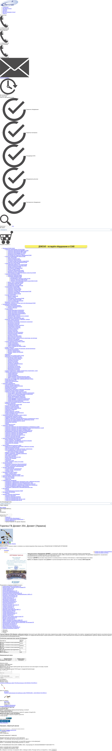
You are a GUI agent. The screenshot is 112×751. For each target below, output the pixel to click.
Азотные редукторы (12, 329)
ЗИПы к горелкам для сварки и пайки (17, 346)
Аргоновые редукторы (13, 328)
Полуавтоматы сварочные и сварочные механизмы (17, 389)
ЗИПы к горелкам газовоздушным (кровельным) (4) (15, 621)
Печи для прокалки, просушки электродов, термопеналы (18, 448)
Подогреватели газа (12, 364)
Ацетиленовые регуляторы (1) (10, 623)
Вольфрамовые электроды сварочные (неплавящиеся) (18, 431)
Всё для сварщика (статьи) (9, 12)
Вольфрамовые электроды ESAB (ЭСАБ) (20, 278)
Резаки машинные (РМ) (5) (9, 610)
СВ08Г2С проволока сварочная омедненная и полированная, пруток (22, 418)
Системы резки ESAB (10, 294)
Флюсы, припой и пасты (11, 473)
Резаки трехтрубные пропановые (16, 311)
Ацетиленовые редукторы (14, 326)
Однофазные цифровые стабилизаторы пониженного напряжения (21, 485)
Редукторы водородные (13, 320)
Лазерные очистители (10, 495)
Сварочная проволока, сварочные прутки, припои (15, 415)
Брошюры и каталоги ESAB (11, 301)
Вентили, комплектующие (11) (10, 617)
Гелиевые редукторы (13, 331)
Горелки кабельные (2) (8, 589)
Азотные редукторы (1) (8, 603)
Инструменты (6, 488)
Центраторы (8, 459)
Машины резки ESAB (13, 296)
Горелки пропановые (13, 342)
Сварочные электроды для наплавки (14, 433)
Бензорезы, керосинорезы (14, 317)
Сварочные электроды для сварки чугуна (15, 434)
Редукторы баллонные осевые (15, 340)
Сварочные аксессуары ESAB (12, 263)
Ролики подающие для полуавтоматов (14, 412)
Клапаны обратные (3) (8, 615)
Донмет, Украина (12, 543)
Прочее (7, 444)
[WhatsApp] (10, 542)
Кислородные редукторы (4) (9, 599)
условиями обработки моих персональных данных (8, 730)
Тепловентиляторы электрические (13, 468)
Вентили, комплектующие (14, 350)
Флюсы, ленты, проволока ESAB (15, 282)
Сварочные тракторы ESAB (14, 289)
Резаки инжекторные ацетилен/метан (17, 313)
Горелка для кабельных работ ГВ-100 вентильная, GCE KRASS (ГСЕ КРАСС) (18, 682)
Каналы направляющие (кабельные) (16, 396)
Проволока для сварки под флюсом (13, 417)
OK (13, 226)
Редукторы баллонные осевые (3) (11, 628)
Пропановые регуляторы (14, 369)
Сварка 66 (7, 517)
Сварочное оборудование (9, 383)
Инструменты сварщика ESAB (15, 268)
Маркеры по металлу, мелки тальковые (14, 452)
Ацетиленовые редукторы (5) (10, 601)
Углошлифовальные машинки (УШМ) (14, 490)
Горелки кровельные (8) (8, 588)
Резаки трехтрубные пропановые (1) (11, 627)
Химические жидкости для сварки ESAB (17, 264)
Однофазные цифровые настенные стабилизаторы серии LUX (20, 483)
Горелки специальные (13, 375)
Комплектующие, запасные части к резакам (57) (14, 587)
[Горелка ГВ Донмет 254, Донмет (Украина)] (6, 535)
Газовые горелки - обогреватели (13, 469)
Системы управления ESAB (14, 299)
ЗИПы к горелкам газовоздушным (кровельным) (19, 377)
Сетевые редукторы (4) (8, 607)
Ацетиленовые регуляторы (14, 367)
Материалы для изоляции (9, 492)
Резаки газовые (9, 308)
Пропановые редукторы (13, 324)
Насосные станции (9, 478)
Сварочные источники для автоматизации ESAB (19, 291)
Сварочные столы (9, 460)
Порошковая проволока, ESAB (15, 283)
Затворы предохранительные (15, 306)
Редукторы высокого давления (15, 333)
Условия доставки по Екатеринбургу (103, 551)
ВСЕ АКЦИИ (3, 507)
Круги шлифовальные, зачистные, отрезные (15, 450)
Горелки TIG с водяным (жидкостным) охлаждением (20, 394)
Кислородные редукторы (14, 322)
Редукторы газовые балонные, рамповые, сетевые (17, 319)
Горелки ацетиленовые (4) (9, 611)
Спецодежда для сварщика (11, 443)
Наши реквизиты (4, 722)
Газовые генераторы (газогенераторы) (14, 466)
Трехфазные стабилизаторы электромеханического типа (19, 487)
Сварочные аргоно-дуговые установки (14, 390)
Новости (5, 13)
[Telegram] (6, 542)
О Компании (5, 7)
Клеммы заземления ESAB (14, 267)
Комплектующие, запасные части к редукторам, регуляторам (22, 338)
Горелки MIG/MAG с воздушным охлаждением (19, 398)
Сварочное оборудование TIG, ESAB (17, 253)
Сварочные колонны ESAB (14, 293)
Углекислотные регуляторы (14, 359)
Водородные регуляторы (14, 368)
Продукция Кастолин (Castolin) (10, 472)
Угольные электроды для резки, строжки (14, 437)
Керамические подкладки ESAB (15, 285)
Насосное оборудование (8, 476)
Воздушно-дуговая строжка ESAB (16, 271)
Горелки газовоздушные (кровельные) (14, 371)
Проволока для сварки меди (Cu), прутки (15, 420)
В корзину (6, 550)
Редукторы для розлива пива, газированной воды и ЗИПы (19, 378)
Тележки (10, 353)
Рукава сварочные (9, 347)
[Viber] (8, 542)
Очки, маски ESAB (12, 257)
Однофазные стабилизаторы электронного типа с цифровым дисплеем (22, 481)
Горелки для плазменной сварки (15, 401)
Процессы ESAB (12, 297)
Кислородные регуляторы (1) (10, 624)
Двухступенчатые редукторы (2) (10, 625)
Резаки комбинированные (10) (10, 590)
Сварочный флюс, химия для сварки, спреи (13, 475)
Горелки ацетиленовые (13, 343)
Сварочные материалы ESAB (12, 273)
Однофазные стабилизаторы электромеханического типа (19, 482)
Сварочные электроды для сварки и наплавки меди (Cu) (18, 430)
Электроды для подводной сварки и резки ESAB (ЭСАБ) (24, 280)
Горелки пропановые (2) (8, 597)
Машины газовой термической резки (14, 385)
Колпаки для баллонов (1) (9, 618)
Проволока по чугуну (10, 424)
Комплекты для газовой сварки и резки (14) (13, 616)
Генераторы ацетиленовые (11, 381)
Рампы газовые (9, 382)
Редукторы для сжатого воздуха (15, 332)
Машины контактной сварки (12, 405)
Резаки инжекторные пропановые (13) (12, 586)
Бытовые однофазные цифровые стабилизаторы (17, 486)
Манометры (8, 354)
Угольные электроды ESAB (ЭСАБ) (18, 279)
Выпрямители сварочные (11, 387)
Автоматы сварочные (10, 403)
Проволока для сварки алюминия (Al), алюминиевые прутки (19, 419)
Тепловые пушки (9, 471)
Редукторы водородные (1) (9, 602)
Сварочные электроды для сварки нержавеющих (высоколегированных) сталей (24, 427)
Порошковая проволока (11, 422)
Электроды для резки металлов (12, 436)
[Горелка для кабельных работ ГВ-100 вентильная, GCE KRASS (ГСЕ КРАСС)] (3, 686)
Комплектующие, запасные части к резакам (18, 315)
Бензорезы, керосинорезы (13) (10, 595)
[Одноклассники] (2, 542)
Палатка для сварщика (10, 458)
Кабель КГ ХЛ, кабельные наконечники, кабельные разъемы (19, 446)
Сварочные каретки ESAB (14, 287)
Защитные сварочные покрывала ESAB (17, 262)
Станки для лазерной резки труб (13, 497)
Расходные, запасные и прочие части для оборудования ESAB (20, 303)
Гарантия (5, 9)
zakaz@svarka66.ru (4, 77)
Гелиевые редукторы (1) (8, 606)
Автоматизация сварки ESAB (12, 286)
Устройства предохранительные (13, 305)
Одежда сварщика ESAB (14, 258)
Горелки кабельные (12, 374)
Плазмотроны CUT (9, 410)
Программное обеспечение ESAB (16, 298)
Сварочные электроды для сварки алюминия (16, 432)
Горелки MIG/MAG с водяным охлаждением (18, 399)
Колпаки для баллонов (13, 349)
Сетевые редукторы (12, 334)
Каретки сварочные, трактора (12, 411)
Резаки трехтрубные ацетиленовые (16, 312)
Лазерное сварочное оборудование (11, 494)
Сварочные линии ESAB (14, 292)
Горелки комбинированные (14, 345)
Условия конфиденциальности (7, 706)
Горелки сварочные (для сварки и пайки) (15, 341)
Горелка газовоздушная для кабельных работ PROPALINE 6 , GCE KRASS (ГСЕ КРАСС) (25, 692)
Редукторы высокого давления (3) (11, 604)
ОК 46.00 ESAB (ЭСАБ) (16, 277)
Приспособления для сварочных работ (12, 445)
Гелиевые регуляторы (13, 362)
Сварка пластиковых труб (11, 413)
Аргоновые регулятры (13, 360)
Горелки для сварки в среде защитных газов (15, 391)
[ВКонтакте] (1, 542)
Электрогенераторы (7, 462)
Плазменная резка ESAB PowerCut (16, 254)
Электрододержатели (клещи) (12, 447)
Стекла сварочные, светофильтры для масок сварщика (18, 440)
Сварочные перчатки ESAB (14, 260)
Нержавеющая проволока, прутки (13, 416)
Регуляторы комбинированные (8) (11, 592)
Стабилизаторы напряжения (9, 480)
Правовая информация (9, 705)
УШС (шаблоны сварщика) (11, 454)
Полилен (7, 493)
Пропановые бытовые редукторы (16, 325)
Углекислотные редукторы (14, 327)
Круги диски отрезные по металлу (16, 451)
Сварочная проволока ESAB (15, 275)
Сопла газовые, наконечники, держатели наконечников (21, 392)
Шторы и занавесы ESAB (14, 269)
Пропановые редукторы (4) (9, 600)
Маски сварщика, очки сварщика (13, 439)
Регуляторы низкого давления (15, 357)
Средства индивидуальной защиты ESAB (15, 256)
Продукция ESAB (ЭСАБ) (9, 248)
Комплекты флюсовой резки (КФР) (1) (12, 609)
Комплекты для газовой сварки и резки (14, 355)
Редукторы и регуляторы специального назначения (20, 321)
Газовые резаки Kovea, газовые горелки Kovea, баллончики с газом (21, 370)
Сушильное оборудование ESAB (16, 270)
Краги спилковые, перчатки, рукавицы (14, 441)
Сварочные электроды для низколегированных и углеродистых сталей (22, 426)
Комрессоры (8, 479)
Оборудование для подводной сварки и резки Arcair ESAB (22, 272)
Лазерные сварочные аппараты (13, 496)
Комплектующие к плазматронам (13, 408)
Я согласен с (8, 730)
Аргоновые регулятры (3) (9, 608)
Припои (7, 423)
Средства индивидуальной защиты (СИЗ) (13, 438)
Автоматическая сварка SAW (15, 404)
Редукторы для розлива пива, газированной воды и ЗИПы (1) (17, 594)
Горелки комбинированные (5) (10, 613)
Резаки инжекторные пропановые (16, 310)
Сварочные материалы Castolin (13, 474)
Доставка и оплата (7, 8)
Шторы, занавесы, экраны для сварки (14, 461)
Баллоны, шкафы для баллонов (15, 352)
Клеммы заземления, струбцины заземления (16, 453)
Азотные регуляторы (13, 361)
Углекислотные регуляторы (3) (10, 596)
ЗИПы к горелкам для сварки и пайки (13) (12, 620)
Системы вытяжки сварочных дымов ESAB (18, 261)
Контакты (5, 10)
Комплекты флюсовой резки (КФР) (16, 318)
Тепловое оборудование (8, 467)
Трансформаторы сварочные (12, 384)
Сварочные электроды (8, 425)
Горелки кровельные (13, 373)
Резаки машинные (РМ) (10, 380)
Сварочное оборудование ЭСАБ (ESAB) (15, 249)
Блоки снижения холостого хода (13, 457)
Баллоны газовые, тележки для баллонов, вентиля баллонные (20, 348)
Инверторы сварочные (10, 388)
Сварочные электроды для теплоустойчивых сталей (17, 429)
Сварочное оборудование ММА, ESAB (17, 251)
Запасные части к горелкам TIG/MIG (16, 395)
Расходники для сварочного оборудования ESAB (19, 255)
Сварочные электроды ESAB (15, 276)
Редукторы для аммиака (13, 339)
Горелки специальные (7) (9, 614)
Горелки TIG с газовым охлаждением (17, 397)
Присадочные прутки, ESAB (14, 284)
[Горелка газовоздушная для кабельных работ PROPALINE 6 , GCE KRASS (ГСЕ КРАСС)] (7, 696)
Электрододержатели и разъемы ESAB (17, 265)
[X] (4, 542)
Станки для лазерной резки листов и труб (15, 499)
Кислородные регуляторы (14, 366)
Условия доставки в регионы (101, 552)
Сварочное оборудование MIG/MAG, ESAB (18, 250)
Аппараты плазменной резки (12, 406)
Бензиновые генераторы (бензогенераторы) (16, 464)
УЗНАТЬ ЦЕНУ (3, 547)
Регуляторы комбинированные (15, 363)
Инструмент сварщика (10, 455)
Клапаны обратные (12, 307)
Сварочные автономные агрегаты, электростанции (17, 402)
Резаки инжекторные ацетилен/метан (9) (12, 593)
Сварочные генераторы (11, 409)
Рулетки (7, 489)
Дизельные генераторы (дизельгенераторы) (15, 465)
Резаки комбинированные (14, 314)
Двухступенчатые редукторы (15, 336)
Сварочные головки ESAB (14, 290)
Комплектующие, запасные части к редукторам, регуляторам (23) (18, 622)
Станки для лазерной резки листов (13, 500)
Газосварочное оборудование (10, 304)
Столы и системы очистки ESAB (15, 300)
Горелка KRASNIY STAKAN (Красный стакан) (19, 376)
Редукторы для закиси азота (14, 335)
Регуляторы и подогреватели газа (13, 356)
